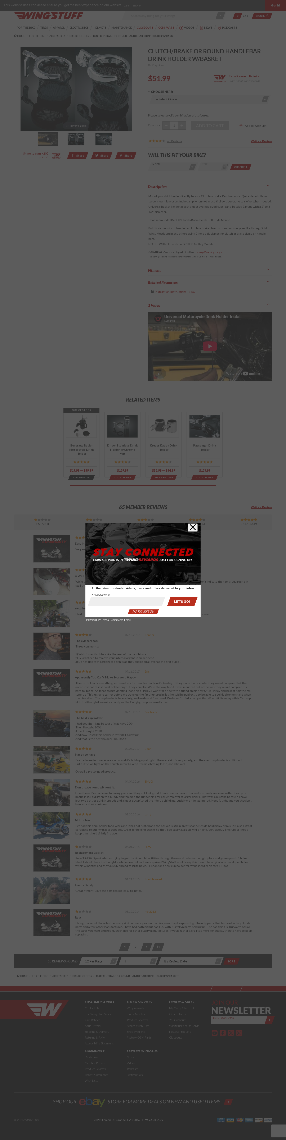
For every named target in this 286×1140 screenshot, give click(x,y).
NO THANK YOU (143, 611)
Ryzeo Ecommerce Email (116, 620)
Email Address (101, 595)
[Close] (193, 527)
